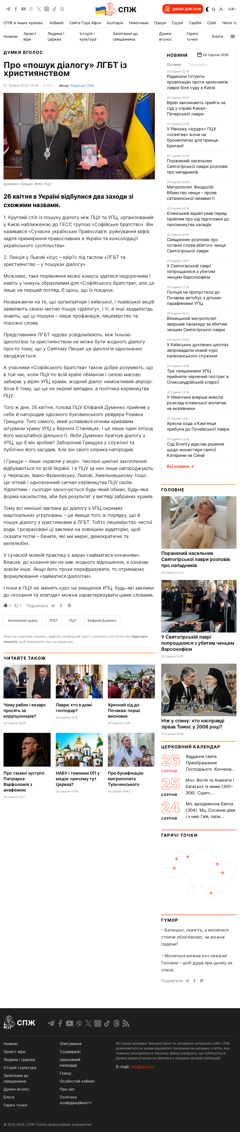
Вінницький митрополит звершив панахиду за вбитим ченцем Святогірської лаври (197, 324)
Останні (174, 64)
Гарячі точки (179, 835)
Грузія (177, 22)
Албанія (56, 22)
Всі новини (178, 466)
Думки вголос (23, 52)
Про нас (67, 1089)
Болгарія (115, 22)
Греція (160, 22)
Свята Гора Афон (85, 22)
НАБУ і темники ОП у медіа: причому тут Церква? (78, 779)
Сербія (195, 22)
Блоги (217, 36)
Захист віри (15, 1051)
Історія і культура (20, 1067)
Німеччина (138, 22)
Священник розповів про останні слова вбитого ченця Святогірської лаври (196, 245)
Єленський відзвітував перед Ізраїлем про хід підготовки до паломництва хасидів (198, 219)
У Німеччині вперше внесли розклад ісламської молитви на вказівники (196, 403)
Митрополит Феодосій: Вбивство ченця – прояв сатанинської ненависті (192, 193)
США (211, 22)
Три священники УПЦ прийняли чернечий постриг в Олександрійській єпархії (198, 376)
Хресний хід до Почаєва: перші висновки (124, 710)
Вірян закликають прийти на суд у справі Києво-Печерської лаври (196, 108)
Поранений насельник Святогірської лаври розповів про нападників (197, 166)
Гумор (169, 920)
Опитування (71, 1043)
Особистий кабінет (77, 1081)
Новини (11, 36)
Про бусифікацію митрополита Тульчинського (126, 779)
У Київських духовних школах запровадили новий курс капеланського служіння (198, 350)
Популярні (197, 64)
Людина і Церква (19, 1059)
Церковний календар (190, 746)
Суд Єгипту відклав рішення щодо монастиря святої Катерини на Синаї (195, 450)
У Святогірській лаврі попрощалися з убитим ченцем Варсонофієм (191, 271)
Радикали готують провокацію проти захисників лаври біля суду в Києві (197, 82)
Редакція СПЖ (82, 85)
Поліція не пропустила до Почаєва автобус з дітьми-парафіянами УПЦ (194, 298)
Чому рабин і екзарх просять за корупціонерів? (25, 710)
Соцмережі (70, 1051)
